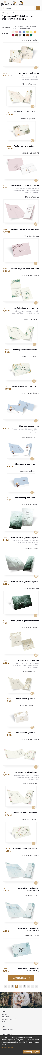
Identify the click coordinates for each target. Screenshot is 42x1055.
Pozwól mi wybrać (8, 1047)
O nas (3, 1022)
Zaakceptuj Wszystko (31, 1052)
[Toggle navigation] (38, 8)
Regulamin (5, 1017)
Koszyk (21, 4)
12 (32, 986)
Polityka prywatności (9, 1019)
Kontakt (5, 1014)
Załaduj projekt (7, 1029)
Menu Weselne (25, 28)
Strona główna (7, 13)
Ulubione (13, 4)
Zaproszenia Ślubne (21, 26)
